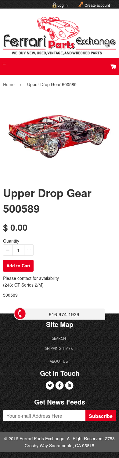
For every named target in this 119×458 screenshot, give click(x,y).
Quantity (11, 241)
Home (9, 84)
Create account (97, 5)
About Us (59, 361)
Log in (62, 5)
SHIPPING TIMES (59, 348)
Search (59, 338)
